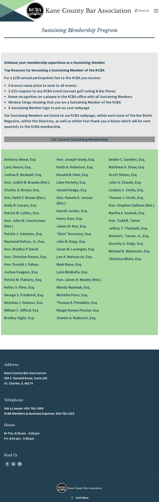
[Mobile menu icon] (156, 11)
